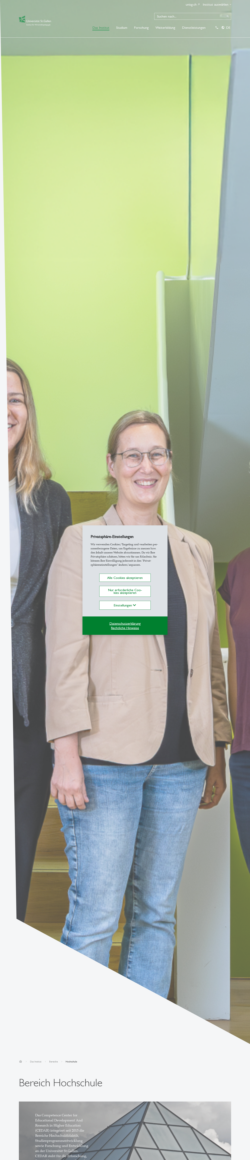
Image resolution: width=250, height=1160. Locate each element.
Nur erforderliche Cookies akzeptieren (125, 591)
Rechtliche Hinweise (125, 628)
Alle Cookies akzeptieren (125, 578)
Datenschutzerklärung (125, 623)
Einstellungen (123, 605)
